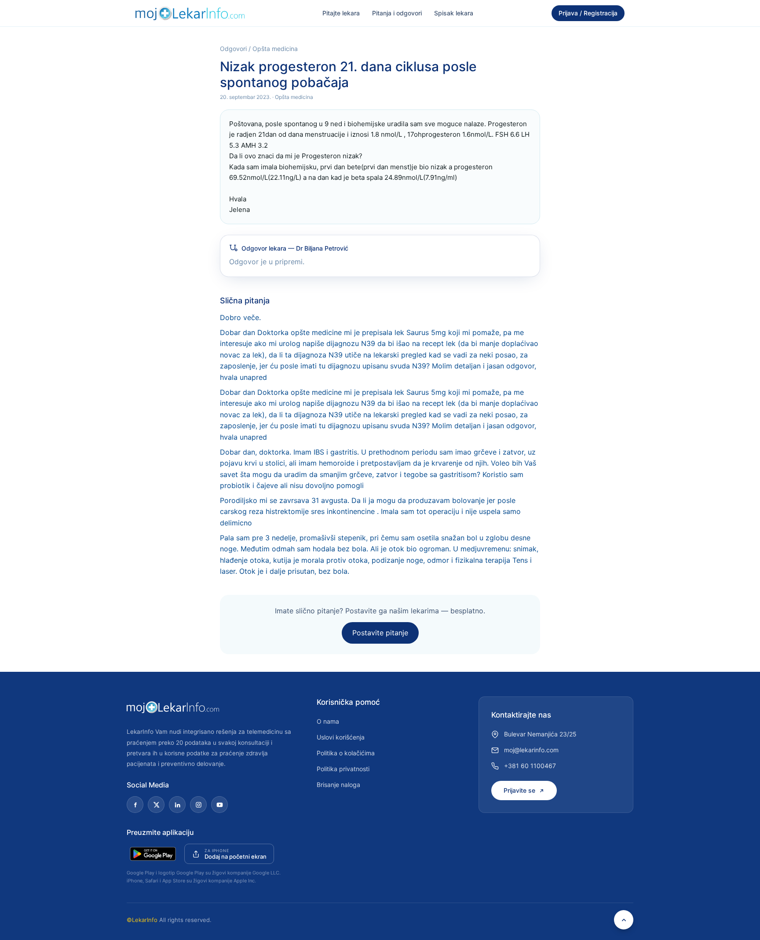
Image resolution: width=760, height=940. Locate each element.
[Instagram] (198, 804)
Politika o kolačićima (346, 753)
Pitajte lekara (341, 13)
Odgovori (233, 48)
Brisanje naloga (338, 784)
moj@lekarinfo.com (531, 750)
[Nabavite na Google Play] (153, 854)
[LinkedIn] (177, 804)
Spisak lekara (453, 13)
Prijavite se (519, 790)
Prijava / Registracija (588, 13)
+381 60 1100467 (530, 765)
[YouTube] (219, 804)
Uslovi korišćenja (341, 737)
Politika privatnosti (343, 768)
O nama (328, 721)
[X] (156, 804)
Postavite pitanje (380, 632)
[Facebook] (135, 804)
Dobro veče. (240, 317)
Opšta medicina (275, 48)
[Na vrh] (623, 919)
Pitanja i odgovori (397, 13)
